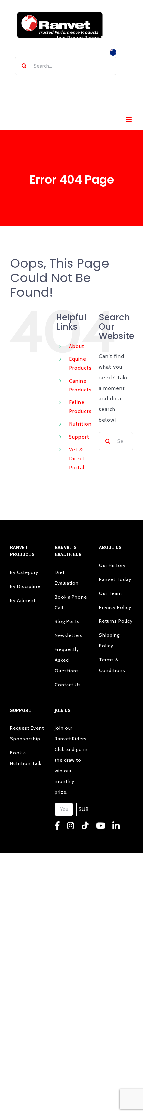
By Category (24, 572)
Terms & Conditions (112, 665)
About (76, 346)
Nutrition (80, 424)
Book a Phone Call (71, 602)
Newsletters (69, 635)
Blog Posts (67, 621)
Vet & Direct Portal (77, 458)
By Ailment (23, 600)
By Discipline (25, 586)
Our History (112, 565)
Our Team (110, 593)
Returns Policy (116, 621)
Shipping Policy (109, 640)
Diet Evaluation (67, 577)
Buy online (105, 84)
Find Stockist (69, 84)
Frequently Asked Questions (67, 660)
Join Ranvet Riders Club (84, 38)
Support (79, 437)
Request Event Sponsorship (27, 733)
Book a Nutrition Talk (25, 758)
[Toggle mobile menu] (129, 119)
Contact (83, 101)
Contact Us (68, 685)
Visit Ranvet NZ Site (85, 52)
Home (32, 84)
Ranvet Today (115, 579)
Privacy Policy (115, 607)
